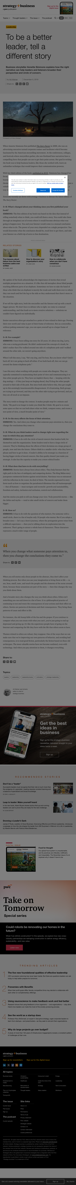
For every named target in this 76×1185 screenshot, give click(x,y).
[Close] (65, 177)
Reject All (43, 190)
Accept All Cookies (58, 190)
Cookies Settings (18, 190)
